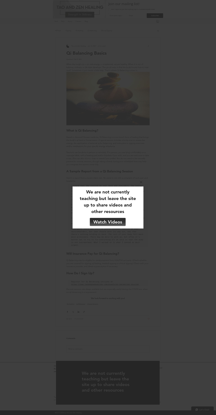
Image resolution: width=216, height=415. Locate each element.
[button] (141, 182)
